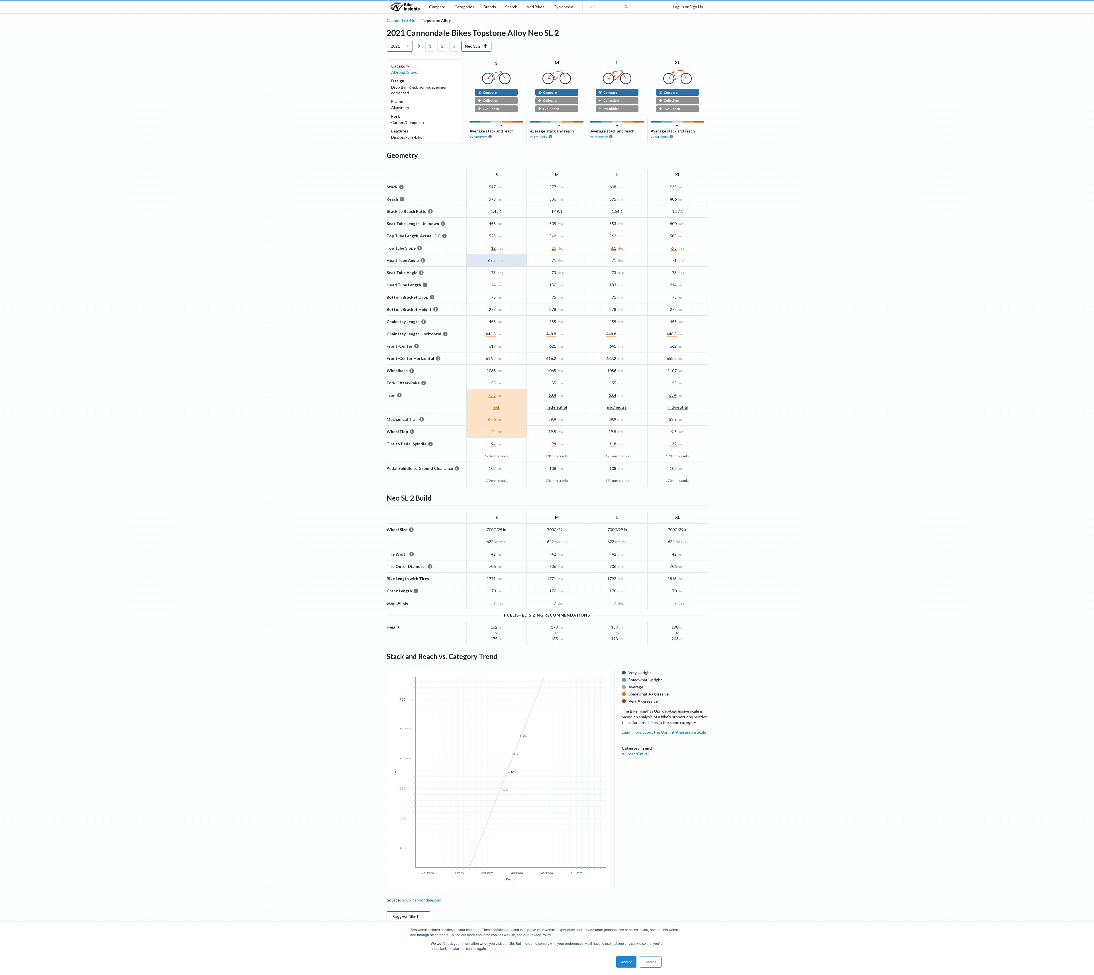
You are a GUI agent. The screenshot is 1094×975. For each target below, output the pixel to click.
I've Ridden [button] (491, 109)
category (480, 136)
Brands (489, 6)
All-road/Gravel (404, 72)
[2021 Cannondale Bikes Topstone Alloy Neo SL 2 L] (617, 82)
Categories (464, 6)
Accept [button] (626, 961)
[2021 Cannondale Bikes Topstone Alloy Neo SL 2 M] (556, 82)
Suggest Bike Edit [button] (408, 916)
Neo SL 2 (473, 46)
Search (511, 6)
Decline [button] (651, 961)
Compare (437, 6)
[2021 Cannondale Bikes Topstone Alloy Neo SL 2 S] (496, 82)
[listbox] (400, 46)
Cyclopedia (563, 6)
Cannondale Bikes (403, 20)
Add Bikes (535, 6)
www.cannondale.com (421, 900)
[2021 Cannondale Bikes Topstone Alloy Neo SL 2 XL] (677, 82)
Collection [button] (490, 100)
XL (677, 62)
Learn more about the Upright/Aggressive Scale (664, 732)
